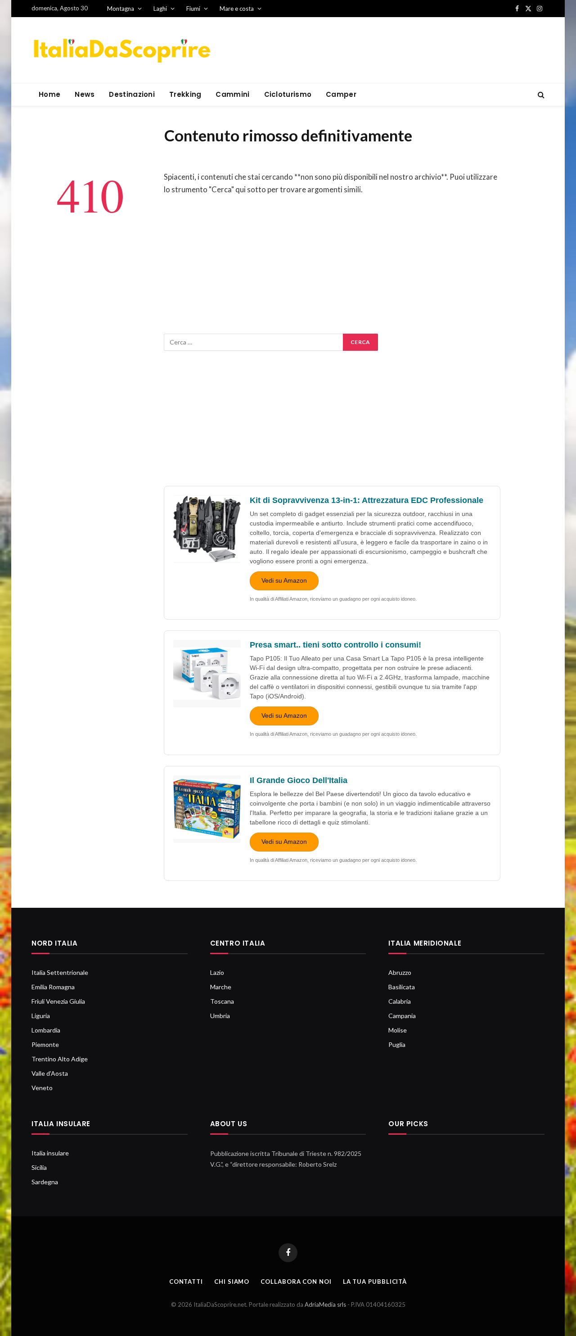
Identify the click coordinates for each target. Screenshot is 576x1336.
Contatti (186, 1281)
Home (49, 94)
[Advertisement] (332, 271)
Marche (220, 987)
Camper (341, 94)
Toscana (222, 1001)
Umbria (220, 1015)
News (84, 94)
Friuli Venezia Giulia (58, 1001)
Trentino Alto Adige (60, 1059)
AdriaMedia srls (326, 1304)
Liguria (41, 1015)
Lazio (217, 972)
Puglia (396, 1044)
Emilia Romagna (53, 987)
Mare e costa (237, 8)
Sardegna (45, 1182)
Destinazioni (132, 94)
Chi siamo (231, 1281)
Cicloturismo (288, 94)
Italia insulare (50, 1153)
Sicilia (39, 1167)
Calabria (399, 1001)
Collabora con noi (296, 1281)
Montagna (120, 8)
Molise (397, 1030)
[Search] (540, 95)
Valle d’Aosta (50, 1073)
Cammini (232, 94)
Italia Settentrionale (60, 972)
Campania (402, 1015)
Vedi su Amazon (284, 580)
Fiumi (193, 8)
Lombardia (46, 1030)
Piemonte (45, 1044)
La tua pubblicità (375, 1281)
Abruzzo (399, 972)
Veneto (42, 1087)
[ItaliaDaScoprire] (122, 50)
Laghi (160, 8)
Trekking (185, 94)
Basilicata (401, 987)
